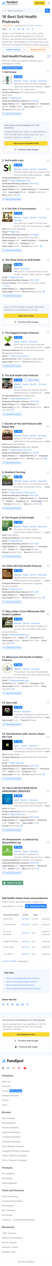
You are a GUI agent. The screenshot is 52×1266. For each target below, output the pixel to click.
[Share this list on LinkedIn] (18, 29)
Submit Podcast (13, 49)
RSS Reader (7, 1178)
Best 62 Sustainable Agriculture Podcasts (23, 978)
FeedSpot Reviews (10, 1095)
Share (4, 29)
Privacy (5, 1100)
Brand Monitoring (10, 1196)
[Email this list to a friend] (27, 29)
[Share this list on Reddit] (23, 29)
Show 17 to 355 (14, 883)
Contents (38, 25)
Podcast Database (10, 1127)
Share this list (9, 999)
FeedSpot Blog (8, 1252)
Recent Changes (9, 1242)
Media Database (9, 1183)
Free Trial (39, 3)
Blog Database (8, 1123)
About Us (6, 1081)
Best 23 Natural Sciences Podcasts (20, 985)
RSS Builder (7, 1215)
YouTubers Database (11, 1141)
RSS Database (8, 1118)
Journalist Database (11, 1137)
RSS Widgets (8, 1205)
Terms (4, 1105)
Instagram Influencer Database (16, 1151)
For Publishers (8, 1173)
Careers (11, 1091)
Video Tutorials (9, 1233)
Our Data (6, 1086)
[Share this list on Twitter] (14, 29)
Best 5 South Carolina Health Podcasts (22, 982)
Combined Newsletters (12, 1201)
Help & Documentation (12, 1238)
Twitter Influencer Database (14, 1155)
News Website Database (13, 1146)
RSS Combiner (8, 1210)
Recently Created (10, 1247)
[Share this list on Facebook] (9, 29)
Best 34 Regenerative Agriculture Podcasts (24, 988)
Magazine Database (11, 1132)
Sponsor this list (38, 49)
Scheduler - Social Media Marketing (18, 1220)
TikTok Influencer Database (14, 1160)
